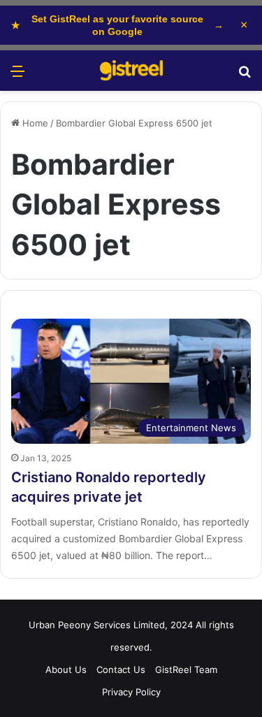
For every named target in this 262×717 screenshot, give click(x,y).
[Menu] (17, 76)
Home (34, 123)
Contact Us (120, 669)
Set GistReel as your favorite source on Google (117, 25)
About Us (66, 669)
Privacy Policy (131, 691)
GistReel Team (186, 669)
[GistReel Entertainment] (131, 70)
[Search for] (245, 76)
